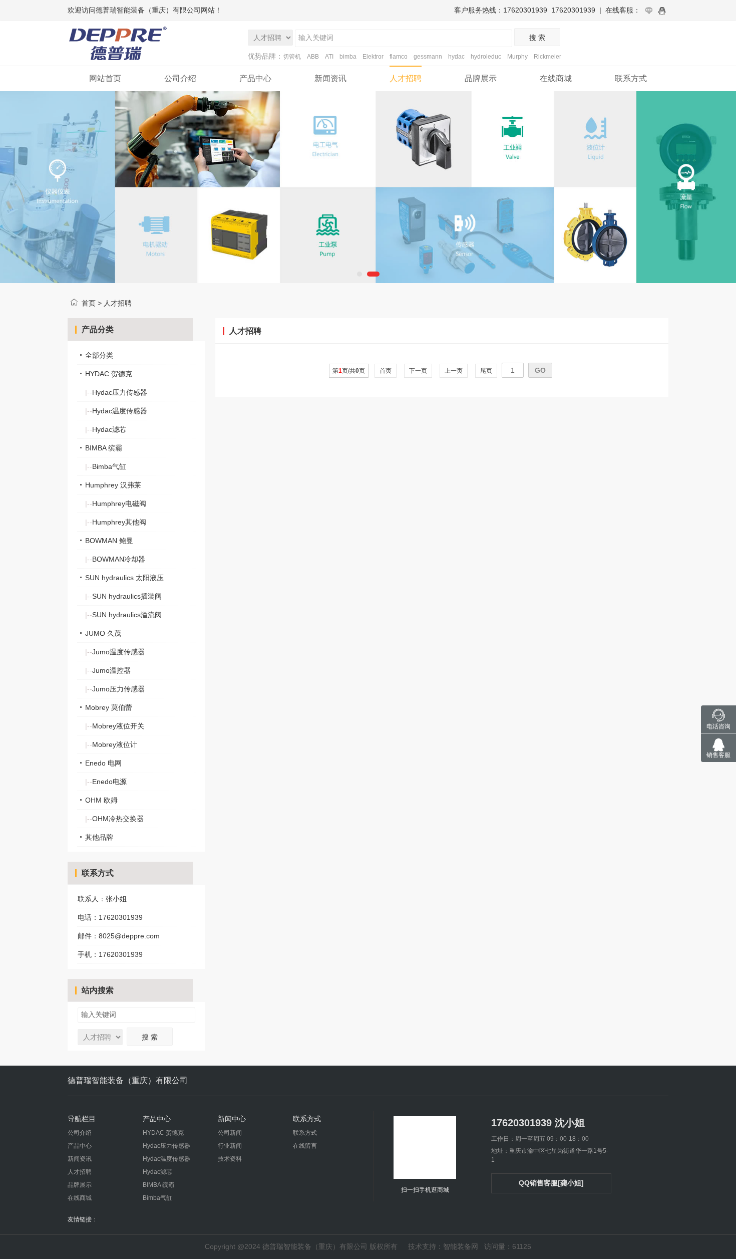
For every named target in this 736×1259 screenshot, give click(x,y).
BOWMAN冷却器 (115, 559)
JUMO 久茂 (103, 633)
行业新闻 (230, 1145)
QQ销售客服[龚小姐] (551, 1183)
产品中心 (255, 78)
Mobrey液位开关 (114, 726)
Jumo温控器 (108, 670)
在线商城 (556, 78)
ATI (329, 56)
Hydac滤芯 (105, 429)
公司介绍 (180, 78)
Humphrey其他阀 (115, 522)
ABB (313, 56)
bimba (347, 56)
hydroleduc (486, 56)
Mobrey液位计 (111, 744)
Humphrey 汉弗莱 (113, 485)
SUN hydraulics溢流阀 (123, 615)
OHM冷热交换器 (114, 819)
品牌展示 (481, 78)
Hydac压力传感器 (116, 392)
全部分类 (99, 355)
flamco (399, 56)
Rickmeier (547, 56)
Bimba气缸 (105, 466)
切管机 (292, 56)
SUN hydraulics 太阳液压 (124, 578)
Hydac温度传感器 (116, 411)
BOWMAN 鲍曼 (109, 541)
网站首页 (105, 78)
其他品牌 (99, 837)
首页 (89, 303)
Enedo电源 (106, 782)
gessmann (428, 56)
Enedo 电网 (103, 763)
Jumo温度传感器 (115, 652)
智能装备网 (460, 1246)
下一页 (418, 370)
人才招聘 (406, 78)
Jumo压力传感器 (115, 689)
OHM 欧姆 (101, 800)
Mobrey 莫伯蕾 (108, 707)
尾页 (486, 370)
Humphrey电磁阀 (115, 503)
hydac (456, 56)
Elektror (373, 56)
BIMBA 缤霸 (103, 448)
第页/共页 (348, 370)
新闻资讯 (330, 78)
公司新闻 (230, 1132)
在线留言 (305, 1145)
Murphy (517, 56)
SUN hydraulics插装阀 (123, 596)
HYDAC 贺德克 (108, 374)
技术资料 (230, 1158)
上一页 (453, 370)
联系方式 (631, 78)
